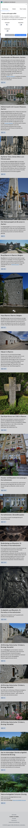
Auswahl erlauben (10, 35)
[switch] (7, 24)
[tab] (5, 9)
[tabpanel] (14, 24)
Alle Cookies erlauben (20, 35)
